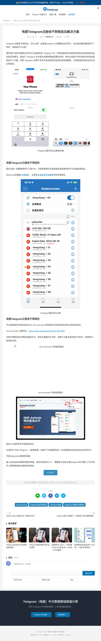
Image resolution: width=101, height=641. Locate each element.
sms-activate (21, 505)
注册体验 (25, 175)
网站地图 (62, 632)
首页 (28, 14)
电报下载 (52, 14)
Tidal (76, 2)
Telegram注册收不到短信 (74, 505)
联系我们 (62, 615)
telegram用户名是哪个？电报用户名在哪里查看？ (76, 516)
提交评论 (88, 573)
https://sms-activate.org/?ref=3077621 (47, 331)
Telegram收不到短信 (38, 505)
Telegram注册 (55, 505)
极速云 (82, 2)
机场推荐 (62, 14)
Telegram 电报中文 (39, 14)
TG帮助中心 (6, 21)
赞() (67, 37)
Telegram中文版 (41, 615)
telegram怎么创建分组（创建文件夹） (21, 516)
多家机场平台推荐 (45, 175)
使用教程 (71, 14)
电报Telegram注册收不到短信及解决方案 (50, 32)
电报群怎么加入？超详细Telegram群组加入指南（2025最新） (62, 547)
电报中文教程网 (50, 9)
